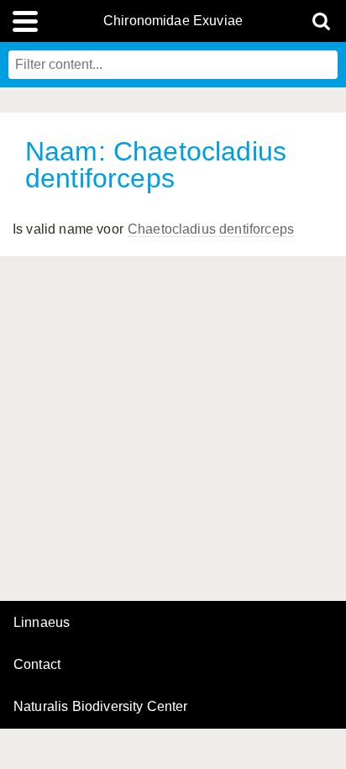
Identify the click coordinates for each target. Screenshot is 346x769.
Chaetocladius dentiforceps (211, 229)
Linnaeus (41, 622)
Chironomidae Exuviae (173, 21)
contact (36, 664)
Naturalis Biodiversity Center (100, 707)
